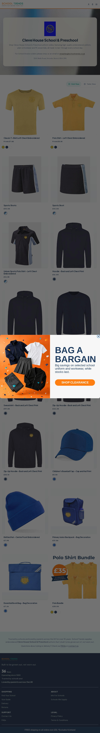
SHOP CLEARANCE (75, 382)
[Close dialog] (98, 336)
